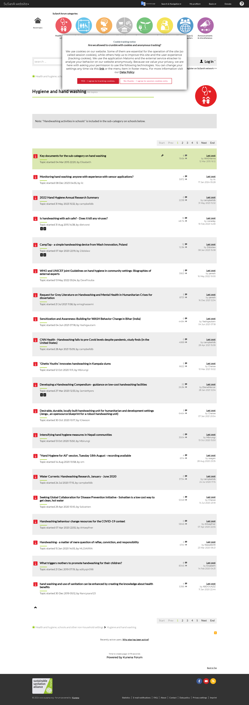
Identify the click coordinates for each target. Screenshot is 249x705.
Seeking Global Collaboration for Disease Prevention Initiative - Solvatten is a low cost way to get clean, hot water (97, 498)
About (163, 697)
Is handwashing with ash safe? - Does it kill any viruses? (74, 218)
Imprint (213, 697)
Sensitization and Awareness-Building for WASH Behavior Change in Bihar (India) (90, 318)
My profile (194, 4)
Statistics (126, 697)
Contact (173, 697)
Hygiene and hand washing (59, 91)
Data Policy (127, 72)
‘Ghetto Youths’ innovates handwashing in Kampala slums (75, 363)
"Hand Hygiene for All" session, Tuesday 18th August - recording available (85, 455)
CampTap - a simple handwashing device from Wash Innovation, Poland (83, 244)
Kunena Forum (133, 657)
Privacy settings (200, 697)
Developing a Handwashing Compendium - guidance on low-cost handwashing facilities (93, 384)
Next (204, 142)
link (101, 68)
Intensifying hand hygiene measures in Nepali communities (76, 434)
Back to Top (212, 668)
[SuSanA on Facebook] (199, 681)
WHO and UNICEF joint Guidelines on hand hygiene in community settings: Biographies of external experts (95, 272)
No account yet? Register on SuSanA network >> (193, 68)
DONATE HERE (238, 688)
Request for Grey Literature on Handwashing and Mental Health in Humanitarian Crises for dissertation (96, 296)
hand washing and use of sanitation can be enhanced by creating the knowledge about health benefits (96, 585)
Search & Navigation (170, 4)
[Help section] (242, 4)
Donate (228, 4)
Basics (212, 4)
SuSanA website (15, 4)
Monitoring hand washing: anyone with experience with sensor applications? (86, 176)
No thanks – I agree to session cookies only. (146, 81)
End (212, 142)
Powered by (114, 657)
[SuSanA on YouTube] (206, 681)
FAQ (156, 697)
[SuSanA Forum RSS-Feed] (213, 681)
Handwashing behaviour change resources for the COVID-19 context (82, 521)
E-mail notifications (142, 697)
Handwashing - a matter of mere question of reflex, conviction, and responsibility (89, 542)
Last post (211, 155)
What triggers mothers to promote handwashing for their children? (81, 563)
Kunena (75, 697)
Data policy (185, 697)
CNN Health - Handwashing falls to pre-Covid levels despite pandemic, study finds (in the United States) (94, 341)
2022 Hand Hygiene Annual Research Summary (69, 197)
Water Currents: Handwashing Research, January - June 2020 (78, 476)
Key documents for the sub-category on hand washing (73, 155)
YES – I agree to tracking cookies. (98, 81)
